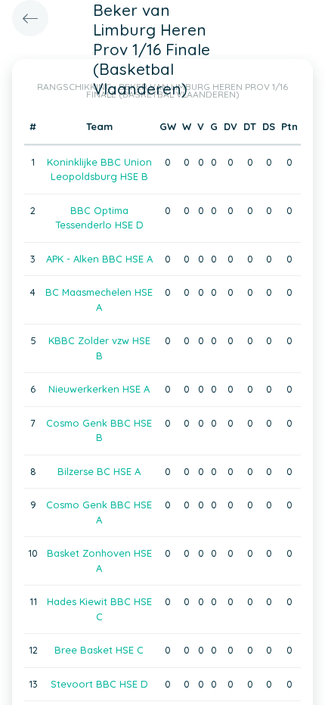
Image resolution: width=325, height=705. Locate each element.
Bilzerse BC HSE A (99, 471)
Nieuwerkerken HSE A (99, 389)
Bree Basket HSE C (99, 650)
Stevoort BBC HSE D (99, 684)
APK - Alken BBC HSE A (99, 259)
